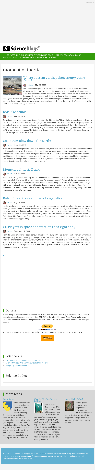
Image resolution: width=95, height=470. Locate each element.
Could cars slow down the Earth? (27, 141)
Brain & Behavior (21, 57)
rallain (9, 116)
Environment (40, 55)
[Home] (18, 49)
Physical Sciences (24, 55)
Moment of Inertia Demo (21, 169)
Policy (78, 55)
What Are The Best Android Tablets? (45, 400)
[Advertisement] (47, 21)
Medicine (7, 57)
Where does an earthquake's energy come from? (54, 79)
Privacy (42, 453)
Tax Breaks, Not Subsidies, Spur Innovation (23, 360)
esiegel (30, 85)
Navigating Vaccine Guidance (17, 365)
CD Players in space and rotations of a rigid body (39, 227)
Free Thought (49, 57)
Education (69, 55)
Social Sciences (55, 55)
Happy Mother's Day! (74, 399)
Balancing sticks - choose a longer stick (33, 198)
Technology (36, 57)
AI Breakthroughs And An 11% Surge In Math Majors (27, 363)
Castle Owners (9, 399)
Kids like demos (14, 112)
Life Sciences (9, 55)
